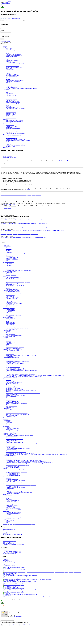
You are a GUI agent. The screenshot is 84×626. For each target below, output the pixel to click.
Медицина (8, 82)
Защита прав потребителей (9, 542)
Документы (8, 106)
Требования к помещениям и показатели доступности (18, 140)
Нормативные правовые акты (12, 350)
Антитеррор (8, 84)
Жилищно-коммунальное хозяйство (14, 67)
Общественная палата (11, 258)
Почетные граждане (10, 100)
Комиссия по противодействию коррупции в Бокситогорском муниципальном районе (25, 463)
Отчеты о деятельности (11, 275)
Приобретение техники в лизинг (13, 398)
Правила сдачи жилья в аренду (13, 518)
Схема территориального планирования (15, 363)
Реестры (7, 344)
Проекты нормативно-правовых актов (14, 439)
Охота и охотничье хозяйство (12, 297)
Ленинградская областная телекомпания (12, 552)
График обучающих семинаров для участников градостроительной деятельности (24, 376)
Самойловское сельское (11, 118)
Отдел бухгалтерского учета (12, 74)
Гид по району (6, 532)
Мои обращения (9, 127)
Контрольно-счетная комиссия (12, 75)
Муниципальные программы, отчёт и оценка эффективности (19, 326)
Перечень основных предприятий (13, 293)
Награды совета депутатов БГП (13, 474)
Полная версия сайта (5, 3)
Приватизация (9, 343)
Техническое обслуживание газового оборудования (17, 414)
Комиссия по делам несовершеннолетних (15, 80)
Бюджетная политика (10, 57)
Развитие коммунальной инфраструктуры (15, 103)
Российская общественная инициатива (12, 551)
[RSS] (3, 605)
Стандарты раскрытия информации (14, 382)
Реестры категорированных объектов (14, 445)
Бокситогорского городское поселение (10, 157)
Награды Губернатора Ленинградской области (16, 472)
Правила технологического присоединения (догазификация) (19, 410)
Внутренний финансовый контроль (14, 325)
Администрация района (11, 50)
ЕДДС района (6, 141)
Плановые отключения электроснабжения (15, 145)
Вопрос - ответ (9, 351)
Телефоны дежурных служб (12, 142)
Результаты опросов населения (12, 467)
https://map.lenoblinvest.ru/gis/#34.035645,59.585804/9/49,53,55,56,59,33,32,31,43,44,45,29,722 (21, 195)
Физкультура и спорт (10, 334)
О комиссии (8, 478)
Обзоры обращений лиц (11, 131)
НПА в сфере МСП (10, 311)
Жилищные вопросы (10, 397)
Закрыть (2, 43)
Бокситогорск (6, 89)
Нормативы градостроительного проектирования (17, 371)
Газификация (9, 68)
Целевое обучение (10, 304)
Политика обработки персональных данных (16, 133)
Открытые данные (7, 530)
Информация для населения (12, 505)
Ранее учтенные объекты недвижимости (15, 347)
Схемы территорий (10, 400)
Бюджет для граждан (10, 318)
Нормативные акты (10, 324)
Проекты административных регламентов (15, 139)
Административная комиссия (12, 51)
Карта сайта (5, 564)
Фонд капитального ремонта (9, 553)
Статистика (8, 316)
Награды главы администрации (13, 475)
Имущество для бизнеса (11, 352)
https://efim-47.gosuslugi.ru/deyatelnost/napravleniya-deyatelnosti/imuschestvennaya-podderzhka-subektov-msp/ (24, 223)
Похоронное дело (10, 407)
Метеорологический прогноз (12, 146)
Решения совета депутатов (12, 259)
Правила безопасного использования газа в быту (17, 413)
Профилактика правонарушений (13, 81)
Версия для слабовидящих (14, 18)
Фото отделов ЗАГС (10, 429)
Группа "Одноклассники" (9, 562)
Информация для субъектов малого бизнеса (15, 312)
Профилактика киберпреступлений (14, 482)
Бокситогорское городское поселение (14, 121)
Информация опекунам (11, 522)
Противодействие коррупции (12, 77)
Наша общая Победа (10, 424)
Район (4, 47)
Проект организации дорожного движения (15, 108)
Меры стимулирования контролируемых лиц (16, 452)
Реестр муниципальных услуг (12, 136)
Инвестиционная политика (12, 60)
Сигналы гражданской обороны (13, 508)
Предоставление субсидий (12, 401)
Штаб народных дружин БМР (12, 486)
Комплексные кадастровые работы (13, 348)
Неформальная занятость (11, 306)
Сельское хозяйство (10, 295)
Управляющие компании (11, 396)
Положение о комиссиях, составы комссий (15, 253)
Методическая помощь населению (13, 404)
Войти (2, 21)
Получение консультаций (11, 449)
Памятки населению (10, 416)
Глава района (9, 48)
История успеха (9, 356)
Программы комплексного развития (14, 373)
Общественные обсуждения (12, 440)
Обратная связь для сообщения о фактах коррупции (17, 465)
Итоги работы (9, 422)
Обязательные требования (11, 436)
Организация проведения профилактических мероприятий (19, 492)
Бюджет (7, 105)
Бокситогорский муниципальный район (15, 120)
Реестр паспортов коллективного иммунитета (13, 544)
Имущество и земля (10, 62)
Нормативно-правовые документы (13, 135)
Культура (8, 288)
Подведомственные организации (13, 54)
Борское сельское (9, 115)
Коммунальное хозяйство (11, 284)
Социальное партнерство (11, 302)
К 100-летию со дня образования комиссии (15, 480)
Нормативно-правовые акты (12, 273)
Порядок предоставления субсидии (14, 411)
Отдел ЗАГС (8, 73)
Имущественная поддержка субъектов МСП (16, 63)
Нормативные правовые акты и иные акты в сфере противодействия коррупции (24, 456)
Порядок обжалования (11, 122)
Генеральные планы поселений (13, 362)
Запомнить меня (5, 36)
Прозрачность (9, 132)
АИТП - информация (10, 381)
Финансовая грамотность (11, 329)
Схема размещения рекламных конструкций (16, 364)
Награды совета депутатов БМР (13, 473)
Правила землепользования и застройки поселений (17, 361)
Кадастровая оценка (10, 342)
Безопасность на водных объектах (13, 502)
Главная (5, 46)
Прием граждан (9, 266)
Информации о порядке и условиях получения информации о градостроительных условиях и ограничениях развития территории (35, 375)
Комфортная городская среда (12, 101)
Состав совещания (10, 488)
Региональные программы (12, 383)
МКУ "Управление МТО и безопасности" (15, 285)
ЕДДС (7, 498)
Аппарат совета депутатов (12, 257)
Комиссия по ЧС (9, 499)
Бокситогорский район (7, 156)
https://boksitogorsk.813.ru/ (9, 204)
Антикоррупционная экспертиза (13, 457)
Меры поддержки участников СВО (14, 315)
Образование (9, 61)
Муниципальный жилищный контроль (14, 388)
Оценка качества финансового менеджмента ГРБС (17, 328)
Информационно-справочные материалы (15, 491)
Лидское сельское (10, 116)
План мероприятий (10, 269)
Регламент (8, 250)
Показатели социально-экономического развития (17, 292)
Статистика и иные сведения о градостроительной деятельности (20, 374)
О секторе (8, 358)
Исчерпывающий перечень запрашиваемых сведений (18, 448)
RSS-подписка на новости (9, 565)
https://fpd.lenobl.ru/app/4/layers (63, 160)
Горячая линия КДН (10, 481)
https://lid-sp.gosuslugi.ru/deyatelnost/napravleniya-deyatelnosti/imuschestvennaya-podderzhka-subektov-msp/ (23, 237)
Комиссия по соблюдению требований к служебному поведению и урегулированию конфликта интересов (29, 462)
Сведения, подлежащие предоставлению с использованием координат (21, 88)
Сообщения (8, 341)
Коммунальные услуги (11, 385)
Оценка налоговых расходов (12, 305)
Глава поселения (9, 93)
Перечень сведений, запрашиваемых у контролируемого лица (20, 453)
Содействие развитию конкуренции (14, 301)
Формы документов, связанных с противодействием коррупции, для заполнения (24, 460)
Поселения (5, 109)
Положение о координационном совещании (16, 487)
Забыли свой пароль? (5, 41)
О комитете (8, 338)
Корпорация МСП (10, 354)
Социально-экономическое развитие (14, 55)
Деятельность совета (10, 255)
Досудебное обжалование (11, 437)
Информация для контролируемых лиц (14, 442)
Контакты (5, 147)
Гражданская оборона (10, 507)
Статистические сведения (11, 360)
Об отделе (8, 331)
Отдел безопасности (10, 83)
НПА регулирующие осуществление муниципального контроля (20, 435)
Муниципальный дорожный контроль (14, 389)
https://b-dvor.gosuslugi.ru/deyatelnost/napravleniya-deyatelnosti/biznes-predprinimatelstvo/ (19, 234)
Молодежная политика (11, 332)
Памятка (8, 515)
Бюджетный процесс (10, 322)
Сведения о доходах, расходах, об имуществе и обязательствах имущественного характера (26, 461)
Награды (8, 79)
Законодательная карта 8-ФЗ (9, 529)
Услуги (7, 53)
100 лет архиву (9, 423)
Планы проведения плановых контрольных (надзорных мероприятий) (21, 443)
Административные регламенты (13, 428)
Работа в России (6, 550)
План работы (9, 489)
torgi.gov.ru (29, 189)
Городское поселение (10, 90)
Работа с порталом (11, 163)
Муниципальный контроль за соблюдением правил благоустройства (21, 390)
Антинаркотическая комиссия (12, 500)
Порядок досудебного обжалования (14, 450)
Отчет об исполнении (11, 319)
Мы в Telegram (6, 560)
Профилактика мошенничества (13, 493)
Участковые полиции (10, 506)
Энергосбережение (10, 69)
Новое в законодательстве (11, 394)
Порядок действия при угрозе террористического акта (18, 516)
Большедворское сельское (11, 114)
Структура (8, 94)
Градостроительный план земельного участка (16, 369)
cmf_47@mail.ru (7, 208)
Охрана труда (9, 86)
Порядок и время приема (11, 126)
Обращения (5, 123)
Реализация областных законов (13, 102)
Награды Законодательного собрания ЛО (15, 469)
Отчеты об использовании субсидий (14, 335)
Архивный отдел (9, 72)
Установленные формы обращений (13, 128)
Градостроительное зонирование (13, 367)
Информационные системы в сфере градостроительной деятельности (21, 370)
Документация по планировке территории (15, 368)
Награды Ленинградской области (13, 470)
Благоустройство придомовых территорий (15, 395)
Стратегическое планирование (12, 291)
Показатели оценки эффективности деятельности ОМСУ (18, 270)
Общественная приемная (11, 267)
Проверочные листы (10, 446)
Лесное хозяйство (10, 296)
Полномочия (8, 249)
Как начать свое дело (10, 310)
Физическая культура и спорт (12, 289)
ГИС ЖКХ (8, 391)
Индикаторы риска (10, 447)
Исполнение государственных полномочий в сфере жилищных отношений (23, 393)
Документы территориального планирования (16, 365)
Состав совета (9, 252)
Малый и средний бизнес (11, 56)
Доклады (8, 441)
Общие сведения (9, 263)
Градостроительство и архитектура (13, 64)
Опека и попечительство (11, 87)
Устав (7, 92)
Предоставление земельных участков (14, 345)
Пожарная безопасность (11, 501)
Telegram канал (5, 624)
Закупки (8, 299)
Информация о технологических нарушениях (16, 144)
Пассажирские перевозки (11, 387)
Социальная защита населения (12, 66)
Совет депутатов (9, 49)
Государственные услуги (11, 138)
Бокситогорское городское (12, 110)
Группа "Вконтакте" (14, 624)
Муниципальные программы (12, 384)
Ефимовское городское (11, 113)
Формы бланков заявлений (12, 430)
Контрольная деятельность (12, 76)
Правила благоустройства (11, 99)
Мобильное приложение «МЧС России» (15, 509)
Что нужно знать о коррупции (12, 466)
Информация (9, 272)
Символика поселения (11, 95)
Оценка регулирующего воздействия (14, 303)
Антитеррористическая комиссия (13, 512)
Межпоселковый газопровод (12, 402)
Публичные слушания (11, 260)
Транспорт (8, 70)
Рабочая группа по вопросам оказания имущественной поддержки (21, 355)
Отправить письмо (10, 125)
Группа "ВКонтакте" (7, 561)
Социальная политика (11, 59)
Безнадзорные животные (11, 406)
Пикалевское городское (11, 112)
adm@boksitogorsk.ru (17, 616)
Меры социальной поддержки (12, 415)
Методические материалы (11, 459)
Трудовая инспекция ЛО (8, 543)
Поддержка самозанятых (11, 314)
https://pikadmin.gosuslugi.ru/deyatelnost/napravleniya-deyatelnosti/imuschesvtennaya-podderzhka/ (21, 219)
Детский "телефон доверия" (12, 479)
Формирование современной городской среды (16, 403)
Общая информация (10, 309)
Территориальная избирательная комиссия (12, 534)
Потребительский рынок (11, 298)
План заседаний (9, 256)
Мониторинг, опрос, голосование (10, 539)
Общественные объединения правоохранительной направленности (21, 485)
